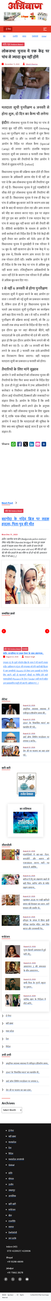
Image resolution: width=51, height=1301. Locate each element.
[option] (6, 37)
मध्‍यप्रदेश (25, 648)
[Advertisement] (25, 475)
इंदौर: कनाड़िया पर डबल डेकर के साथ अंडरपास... (23, 653)
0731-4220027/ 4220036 (19, 1251)
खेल (4, 36)
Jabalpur (14, 1270)
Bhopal (14, 1260)
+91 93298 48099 (15, 1262)
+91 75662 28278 (15, 1273)
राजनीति (15, 36)
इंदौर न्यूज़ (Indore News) (13, 44)
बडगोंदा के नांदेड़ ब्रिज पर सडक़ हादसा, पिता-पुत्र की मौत (25, 521)
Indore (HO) (18, 1249)
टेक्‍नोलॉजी (35, 36)
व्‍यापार (24, 36)
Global (44, 36)
